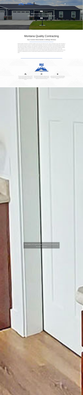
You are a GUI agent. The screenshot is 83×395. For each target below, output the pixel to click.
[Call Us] (65, 3)
